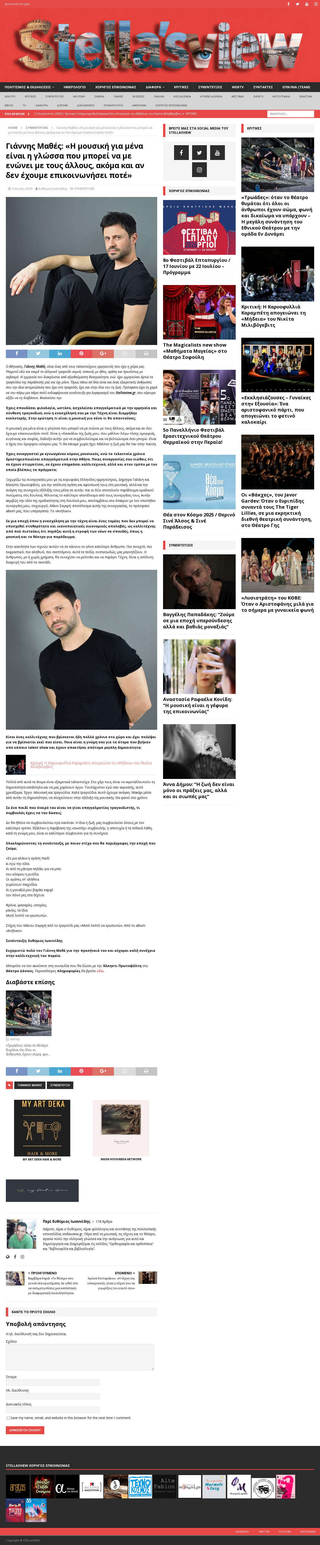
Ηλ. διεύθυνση (17, 1390)
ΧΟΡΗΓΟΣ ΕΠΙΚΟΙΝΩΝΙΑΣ (115, 87)
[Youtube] (307, 4)
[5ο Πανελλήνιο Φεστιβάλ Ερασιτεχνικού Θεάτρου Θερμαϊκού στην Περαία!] (199, 397)
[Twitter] (298, 4)
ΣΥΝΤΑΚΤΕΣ (263, 87)
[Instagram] (316, 4)
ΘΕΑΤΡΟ (10, 96)
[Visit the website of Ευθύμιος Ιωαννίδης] (7, 1257)
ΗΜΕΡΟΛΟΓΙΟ (75, 87)
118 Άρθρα (104, 1221)
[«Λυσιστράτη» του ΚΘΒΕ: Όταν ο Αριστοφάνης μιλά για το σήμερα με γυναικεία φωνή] (277, 565)
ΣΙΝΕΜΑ (99, 96)
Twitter (263, 1531)
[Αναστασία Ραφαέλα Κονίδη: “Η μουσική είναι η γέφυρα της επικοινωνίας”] (199, 666)
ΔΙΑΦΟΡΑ (153, 87)
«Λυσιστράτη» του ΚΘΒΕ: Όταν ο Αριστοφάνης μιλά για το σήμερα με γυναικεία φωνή (277, 604)
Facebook (242, 1531)
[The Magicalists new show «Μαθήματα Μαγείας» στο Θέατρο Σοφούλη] (199, 312)
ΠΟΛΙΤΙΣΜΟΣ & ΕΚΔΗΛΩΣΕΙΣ (28, 87)
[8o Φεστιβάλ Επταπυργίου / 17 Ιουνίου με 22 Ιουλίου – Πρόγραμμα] (199, 227)
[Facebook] (288, 4)
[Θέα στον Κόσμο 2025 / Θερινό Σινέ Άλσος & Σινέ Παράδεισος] (199, 482)
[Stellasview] (160, 79)
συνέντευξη (60, 1085)
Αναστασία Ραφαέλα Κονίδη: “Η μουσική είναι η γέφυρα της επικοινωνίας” (197, 705)
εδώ (99, 971)
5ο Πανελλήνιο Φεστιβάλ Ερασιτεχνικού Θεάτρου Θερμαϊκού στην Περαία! (193, 436)
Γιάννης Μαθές (30, 1085)
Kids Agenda (182, 96)
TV (24, 105)
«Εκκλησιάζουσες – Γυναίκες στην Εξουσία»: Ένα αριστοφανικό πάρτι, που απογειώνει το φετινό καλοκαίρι (276, 409)
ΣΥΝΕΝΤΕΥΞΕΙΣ (210, 87)
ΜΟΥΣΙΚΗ (79, 96)
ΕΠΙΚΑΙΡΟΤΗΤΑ (113, 105)
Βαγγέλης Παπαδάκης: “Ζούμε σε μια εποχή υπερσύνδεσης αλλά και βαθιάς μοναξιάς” (198, 620)
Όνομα (11, 1377)
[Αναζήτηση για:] (290, 113)
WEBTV (238, 87)
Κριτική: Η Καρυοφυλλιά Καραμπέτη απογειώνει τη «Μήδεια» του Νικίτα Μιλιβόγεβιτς (273, 316)
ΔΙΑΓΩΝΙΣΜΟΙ (85, 105)
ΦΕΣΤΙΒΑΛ (237, 96)
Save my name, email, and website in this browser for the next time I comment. (71, 1417)
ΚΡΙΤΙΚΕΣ (181, 87)
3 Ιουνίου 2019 (22, 188)
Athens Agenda (211, 96)
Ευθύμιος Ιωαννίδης (53, 188)
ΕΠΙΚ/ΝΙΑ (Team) (296, 87)
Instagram (307, 1531)
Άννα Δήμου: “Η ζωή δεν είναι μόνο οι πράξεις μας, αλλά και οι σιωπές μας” (198, 790)
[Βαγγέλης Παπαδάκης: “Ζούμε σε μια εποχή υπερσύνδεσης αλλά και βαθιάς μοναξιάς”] (199, 581)
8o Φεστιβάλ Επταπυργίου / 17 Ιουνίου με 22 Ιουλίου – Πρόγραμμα (196, 266)
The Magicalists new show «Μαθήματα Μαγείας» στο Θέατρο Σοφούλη (195, 351)
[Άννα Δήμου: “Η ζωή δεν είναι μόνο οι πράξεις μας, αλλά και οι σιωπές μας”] (199, 751)
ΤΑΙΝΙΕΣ (118, 96)
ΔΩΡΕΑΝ (62, 105)
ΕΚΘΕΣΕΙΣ (139, 96)
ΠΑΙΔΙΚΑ (159, 96)
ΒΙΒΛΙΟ (9, 105)
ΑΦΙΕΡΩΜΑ (139, 105)
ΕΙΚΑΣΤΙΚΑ (305, 96)
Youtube (285, 1531)
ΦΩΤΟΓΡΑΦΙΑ (281, 96)
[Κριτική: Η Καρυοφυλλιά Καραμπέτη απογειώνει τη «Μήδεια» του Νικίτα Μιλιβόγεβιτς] (277, 274)
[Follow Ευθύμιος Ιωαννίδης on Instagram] (20, 1257)
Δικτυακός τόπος (18, 1404)
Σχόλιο (11, 1341)
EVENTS (258, 96)
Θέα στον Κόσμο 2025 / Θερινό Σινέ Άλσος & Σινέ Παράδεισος (199, 520)
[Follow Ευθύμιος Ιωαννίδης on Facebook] (13, 1257)
